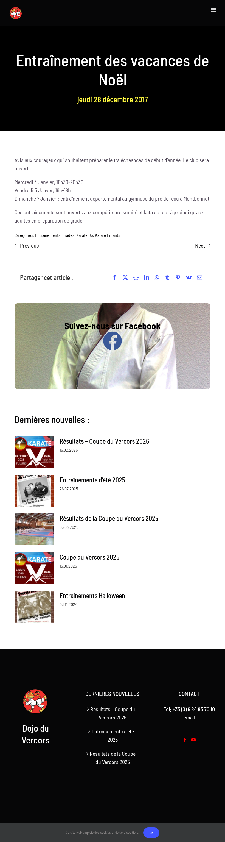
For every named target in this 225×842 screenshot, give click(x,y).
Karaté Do (84, 235)
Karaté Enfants (107, 235)
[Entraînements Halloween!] (34, 607)
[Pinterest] (178, 277)
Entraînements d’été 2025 (92, 480)
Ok (151, 832)
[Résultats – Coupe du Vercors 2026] (34, 452)
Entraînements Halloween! (93, 595)
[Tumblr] (167, 277)
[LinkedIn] (146, 277)
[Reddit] (136, 277)
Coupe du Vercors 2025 (89, 557)
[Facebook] (114, 277)
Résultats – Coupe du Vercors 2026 (104, 441)
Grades (68, 235)
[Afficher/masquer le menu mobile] (214, 10)
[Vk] (188, 277)
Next (200, 245)
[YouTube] (193, 740)
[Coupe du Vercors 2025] (34, 568)
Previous (29, 245)
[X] (125, 277)
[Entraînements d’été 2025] (34, 491)
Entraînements (47, 235)
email (189, 717)
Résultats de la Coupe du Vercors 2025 (109, 518)
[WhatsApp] (157, 277)
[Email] (199, 277)
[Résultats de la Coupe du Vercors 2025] (34, 529)
